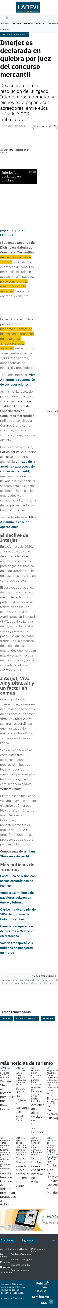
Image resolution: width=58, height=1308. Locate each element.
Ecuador (15, 1259)
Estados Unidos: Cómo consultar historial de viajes (38, 1170)
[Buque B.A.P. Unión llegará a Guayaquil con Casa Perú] (21, 1076)
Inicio (6, 34)
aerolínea (48, 1018)
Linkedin (25, 1264)
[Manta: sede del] (52, 1150)
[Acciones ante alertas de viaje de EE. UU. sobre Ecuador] (36, 1084)
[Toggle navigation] (6, 18)
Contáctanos (40, 1297)
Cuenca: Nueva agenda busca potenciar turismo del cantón (22, 1172)
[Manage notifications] (51, 1301)
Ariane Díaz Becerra (12, 233)
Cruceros (15, 1264)
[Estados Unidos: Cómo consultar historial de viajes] (36, 1146)
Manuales (28, 23)
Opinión (15, 1270)
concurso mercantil (26, 1018)
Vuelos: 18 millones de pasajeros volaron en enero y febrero (17, 897)
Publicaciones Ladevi (38, 1250)
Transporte (16, 1248)
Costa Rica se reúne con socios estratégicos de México (18, 881)
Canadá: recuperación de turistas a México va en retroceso (17, 931)
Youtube (25, 1270)
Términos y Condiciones (13, 1298)
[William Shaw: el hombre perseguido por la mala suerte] (5, 1073)
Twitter (24, 1248)
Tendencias (17, 1254)
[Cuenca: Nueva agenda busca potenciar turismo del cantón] (21, 1146)
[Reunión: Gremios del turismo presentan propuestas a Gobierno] (5, 1155)
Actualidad (20, 34)
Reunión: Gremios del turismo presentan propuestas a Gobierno (8, 1190)
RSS (44, 1303)
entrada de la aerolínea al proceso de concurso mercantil (17, 466)
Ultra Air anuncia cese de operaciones (18, 522)
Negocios (40, 23)
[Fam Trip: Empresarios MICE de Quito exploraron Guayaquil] (52, 1077)
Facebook (26, 1254)
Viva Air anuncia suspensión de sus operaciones (18, 379)
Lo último (16, 23)
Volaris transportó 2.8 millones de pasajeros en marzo (16, 948)
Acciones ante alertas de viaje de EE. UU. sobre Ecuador (37, 1118)
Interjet (6, 1018)
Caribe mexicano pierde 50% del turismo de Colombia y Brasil (18, 914)
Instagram (26, 1259)
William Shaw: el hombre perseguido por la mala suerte (8, 1095)
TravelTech (6, 1272)
